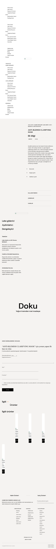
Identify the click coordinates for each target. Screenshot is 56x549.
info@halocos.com (28, 537)
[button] (10, 60)
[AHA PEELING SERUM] (43, 418)
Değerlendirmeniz (6, 357)
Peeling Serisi (10, 18)
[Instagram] (28, 546)
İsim (3, 367)
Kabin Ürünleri (7, 4)
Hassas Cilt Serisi (11, 11)
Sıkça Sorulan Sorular (9, 56)
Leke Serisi (9, 9)
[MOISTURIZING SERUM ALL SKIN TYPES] (3, 450)
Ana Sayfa (30, 125)
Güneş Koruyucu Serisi (10, 30)
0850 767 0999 (28, 539)
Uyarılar (30, 203)
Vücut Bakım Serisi (11, 40)
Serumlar (9, 42)
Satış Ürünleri (7, 21)
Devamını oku (16, 441)
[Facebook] (26, 546)
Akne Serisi (10, 7)
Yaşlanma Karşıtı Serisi (10, 13)
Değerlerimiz (10, 50)
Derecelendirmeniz (6, 355)
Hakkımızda (10, 48)
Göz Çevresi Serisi (11, 36)
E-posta (4, 375)
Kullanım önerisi (32, 193)
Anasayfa (5, 2)
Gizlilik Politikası (51, 545)
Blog (8, 52)
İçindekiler (31, 198)
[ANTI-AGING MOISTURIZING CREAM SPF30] (16, 420)
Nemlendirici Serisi (11, 16)
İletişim (9, 53)
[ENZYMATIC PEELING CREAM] (30, 418)
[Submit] (52, 501)
